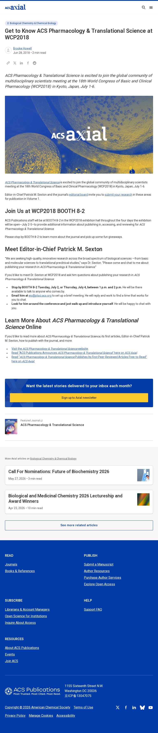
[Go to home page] (32, 691)
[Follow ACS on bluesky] (142, 707)
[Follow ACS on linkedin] (134, 707)
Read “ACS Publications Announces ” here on (74, 352)
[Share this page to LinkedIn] (21, 63)
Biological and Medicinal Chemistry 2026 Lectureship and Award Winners (65, 498)
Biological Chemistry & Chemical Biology (33, 23)
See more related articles (79, 525)
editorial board (78, 194)
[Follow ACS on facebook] (125, 707)
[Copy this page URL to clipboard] (8, 63)
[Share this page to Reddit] (34, 63)
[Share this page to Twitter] (15, 63)
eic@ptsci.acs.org (40, 295)
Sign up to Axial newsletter (79, 397)
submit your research (118, 194)
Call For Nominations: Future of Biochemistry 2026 (58, 471)
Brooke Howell (22, 48)
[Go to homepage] (15, 7)
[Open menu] (151, 7)
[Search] (144, 7)
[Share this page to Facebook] (28, 63)
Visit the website (50, 348)
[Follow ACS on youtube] (150, 707)
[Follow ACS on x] (117, 707)
